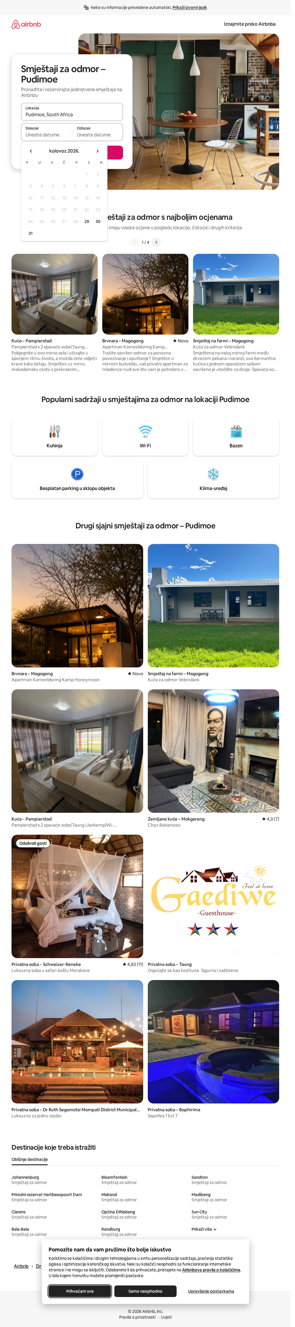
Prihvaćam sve (79, 1291)
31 (31, 233)
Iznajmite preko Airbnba (250, 24)
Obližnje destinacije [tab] (30, 1159)
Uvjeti (166, 1317)
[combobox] (72, 114)
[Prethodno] (134, 242)
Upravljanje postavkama (211, 1291)
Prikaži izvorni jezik (190, 7)
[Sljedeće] (156, 242)
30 (98, 221)
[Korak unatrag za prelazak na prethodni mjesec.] (31, 151)
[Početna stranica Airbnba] (26, 24)
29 (86, 221)
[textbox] (46, 134)
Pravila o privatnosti (137, 1317)
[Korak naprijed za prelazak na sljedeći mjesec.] (97, 151)
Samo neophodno (145, 1291)
